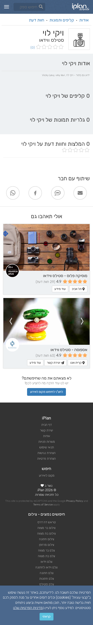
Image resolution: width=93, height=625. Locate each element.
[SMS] (58, 193)
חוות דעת (36, 20)
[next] (10, 321)
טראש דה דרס (46, 522)
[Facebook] (35, 193)
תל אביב (77, 289)
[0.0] (49, 47)
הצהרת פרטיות (46, 459)
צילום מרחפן (46, 545)
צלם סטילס (46, 584)
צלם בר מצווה (46, 550)
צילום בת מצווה (46, 533)
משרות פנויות (46, 442)
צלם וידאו (46, 562)
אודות (84, 20)
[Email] (80, 193)
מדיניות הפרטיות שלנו (28, 608)
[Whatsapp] (13, 193)
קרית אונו (76, 363)
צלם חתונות (46, 579)
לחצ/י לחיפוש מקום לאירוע (46, 392)
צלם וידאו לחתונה (46, 567)
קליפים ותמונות (61, 20)
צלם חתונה (46, 573)
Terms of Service (43, 504)
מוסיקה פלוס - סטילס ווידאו (65, 275)
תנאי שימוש (46, 447)
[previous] (82, 321)
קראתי (46, 616)
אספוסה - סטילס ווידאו (69, 349)
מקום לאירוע (46, 475)
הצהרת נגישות (46, 453)
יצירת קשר (54, 363)
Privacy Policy (74, 501)
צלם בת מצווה (46, 556)
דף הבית (46, 425)
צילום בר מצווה (46, 528)
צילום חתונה (46, 539)
